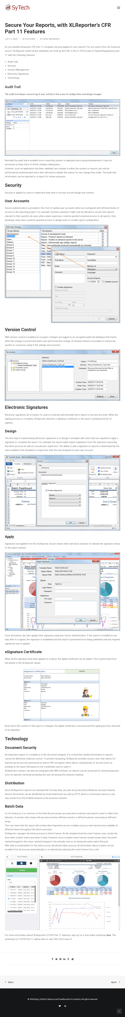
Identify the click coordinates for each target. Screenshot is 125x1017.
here (109, 935)
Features (30, 39)
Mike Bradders (51, 39)
